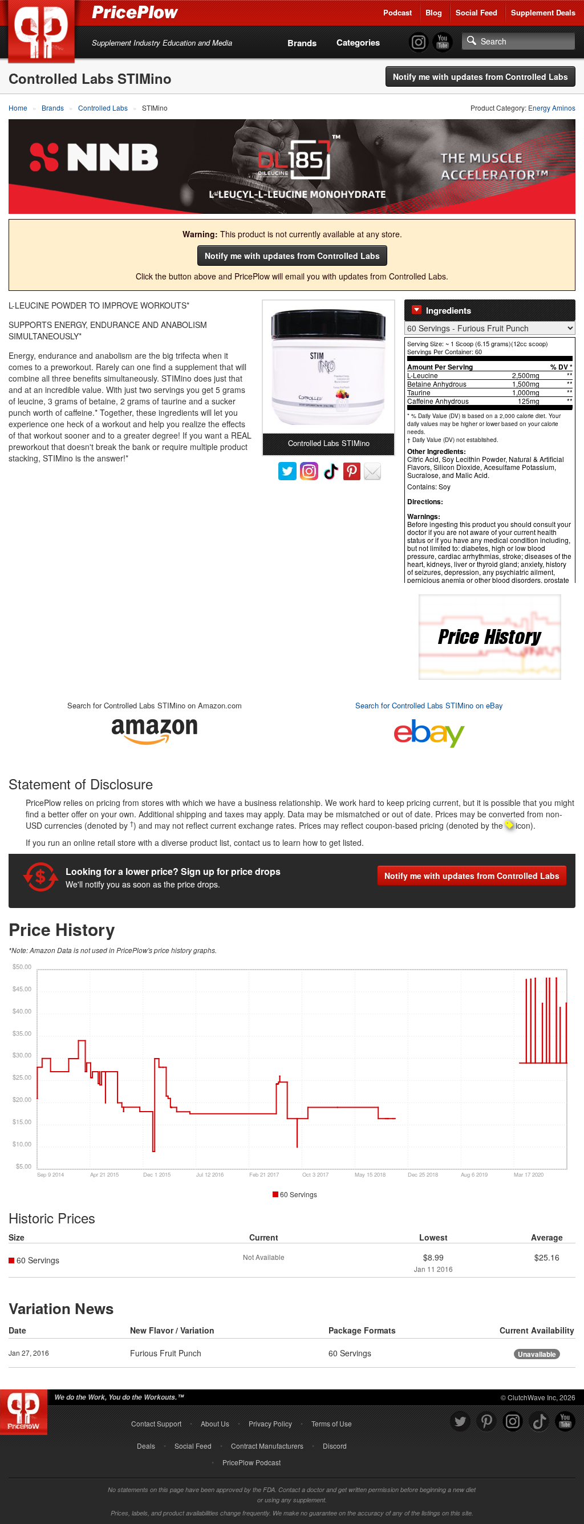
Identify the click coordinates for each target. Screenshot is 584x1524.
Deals (146, 1445)
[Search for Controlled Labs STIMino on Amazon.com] (154, 729)
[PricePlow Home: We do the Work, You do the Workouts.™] (43, 33)
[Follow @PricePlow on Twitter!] (460, 1421)
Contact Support (156, 1423)
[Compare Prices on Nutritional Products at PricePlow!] (26, 1409)
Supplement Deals (543, 12)
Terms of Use (331, 1423)
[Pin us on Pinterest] (486, 1421)
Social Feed (476, 12)
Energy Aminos (551, 107)
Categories (358, 42)
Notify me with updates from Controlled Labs (480, 76)
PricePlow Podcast (251, 1462)
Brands (302, 43)
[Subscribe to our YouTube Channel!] (442, 42)
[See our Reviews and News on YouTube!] (565, 1421)
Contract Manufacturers (267, 1445)
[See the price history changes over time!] (490, 636)
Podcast (397, 12)
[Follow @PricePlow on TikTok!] (539, 1421)
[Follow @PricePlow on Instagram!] (418, 42)
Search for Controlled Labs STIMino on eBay (429, 705)
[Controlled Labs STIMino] (328, 367)
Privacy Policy (270, 1423)
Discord (335, 1445)
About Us (215, 1423)
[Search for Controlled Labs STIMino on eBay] (429, 730)
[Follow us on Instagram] (512, 1421)
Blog (433, 12)
